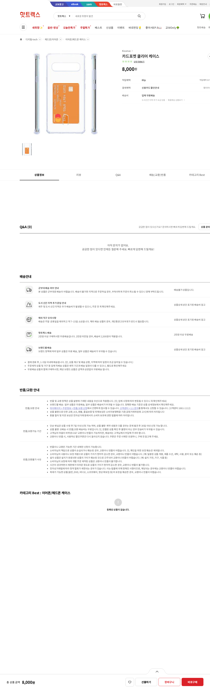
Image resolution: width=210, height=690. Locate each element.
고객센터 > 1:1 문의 (129, 408)
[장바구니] (202, 16)
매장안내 (203, 4)
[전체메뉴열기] (23, 27)
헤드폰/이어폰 (51, 39)
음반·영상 (53, 28)
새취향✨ (37, 28)
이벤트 (121, 28)
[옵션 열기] (157, 671)
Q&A (118, 175)
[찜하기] (130, 682)
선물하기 (146, 682)
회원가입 (162, 4)
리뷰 (78, 175)
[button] (133, 61)
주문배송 (193, 4)
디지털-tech (32, 39)
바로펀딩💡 (135, 28)
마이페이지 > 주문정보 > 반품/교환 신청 (68, 408)
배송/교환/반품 (157, 175)
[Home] (21, 39)
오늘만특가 (69, 28)
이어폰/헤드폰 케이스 (75, 39)
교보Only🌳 (172, 28)
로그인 (171, 4)
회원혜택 (180, 4)
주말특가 (85, 28)
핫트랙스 (62, 16)
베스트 (98, 28)
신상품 (110, 28)
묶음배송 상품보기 (175, 100)
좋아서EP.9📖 (154, 28)
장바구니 (169, 682)
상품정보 (39, 175)
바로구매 (192, 682)
